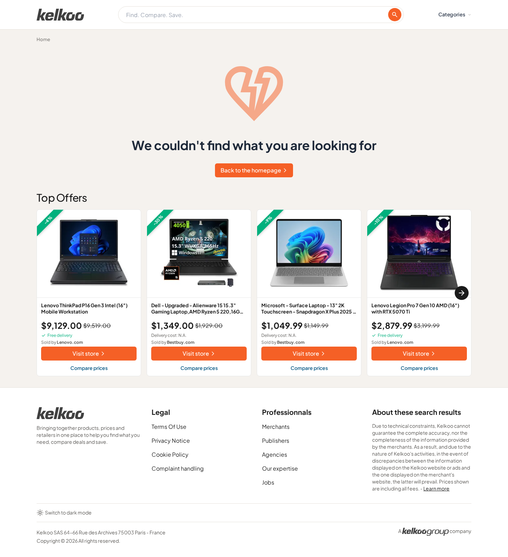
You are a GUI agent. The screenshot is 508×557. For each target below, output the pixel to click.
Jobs (268, 482)
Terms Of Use (169, 426)
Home (43, 39)
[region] (254, 292)
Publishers (275, 440)
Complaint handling (178, 468)
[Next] (462, 293)
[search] (394, 14)
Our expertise (280, 468)
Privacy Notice (171, 440)
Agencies (274, 454)
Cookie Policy (170, 454)
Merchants (276, 426)
